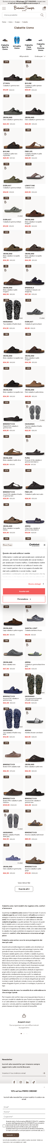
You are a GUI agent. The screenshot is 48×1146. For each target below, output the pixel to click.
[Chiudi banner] (44, 545)
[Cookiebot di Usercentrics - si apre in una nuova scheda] (29, 545)
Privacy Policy (32, 1121)
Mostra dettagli (34, 584)
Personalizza (22, 599)
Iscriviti (10, 1135)
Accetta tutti (24, 591)
